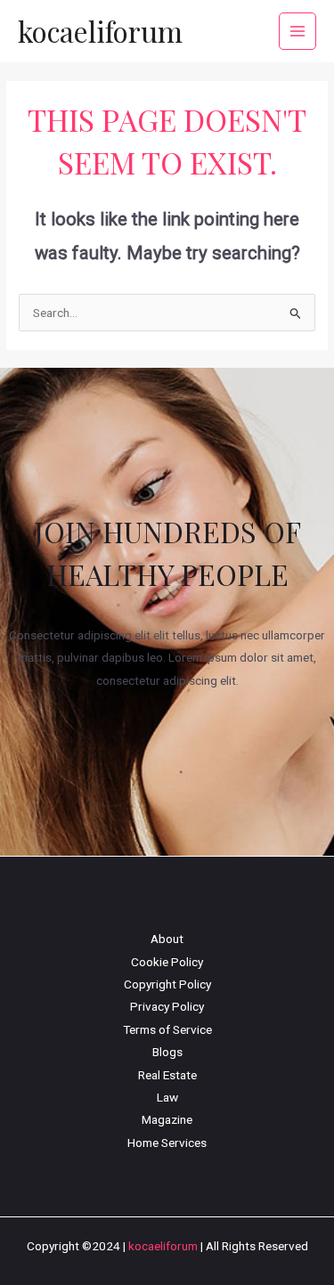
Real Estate (167, 1075)
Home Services (167, 1142)
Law (167, 1097)
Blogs (167, 1052)
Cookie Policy (167, 962)
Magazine (167, 1119)
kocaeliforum (100, 31)
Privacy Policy (167, 1006)
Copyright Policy (167, 984)
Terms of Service (167, 1029)
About (167, 938)
